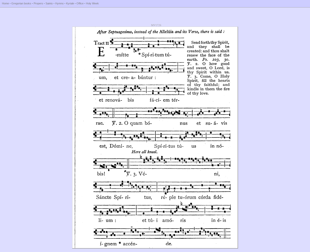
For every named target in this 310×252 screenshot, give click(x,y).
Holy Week (92, 3)
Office (80, 3)
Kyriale (70, 3)
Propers (38, 3)
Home (5, 3)
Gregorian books (21, 3)
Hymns (59, 3)
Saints (49, 3)
